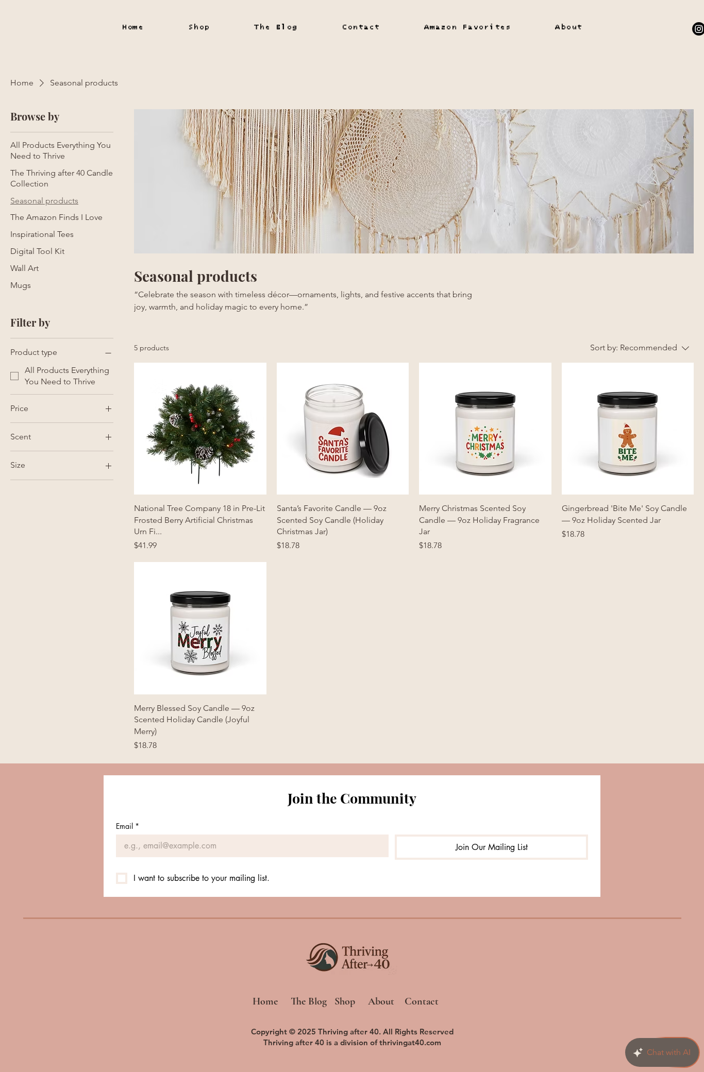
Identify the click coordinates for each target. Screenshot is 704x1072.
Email (127, 826)
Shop (345, 1001)
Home (268, 1001)
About (382, 1001)
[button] (467, 27)
